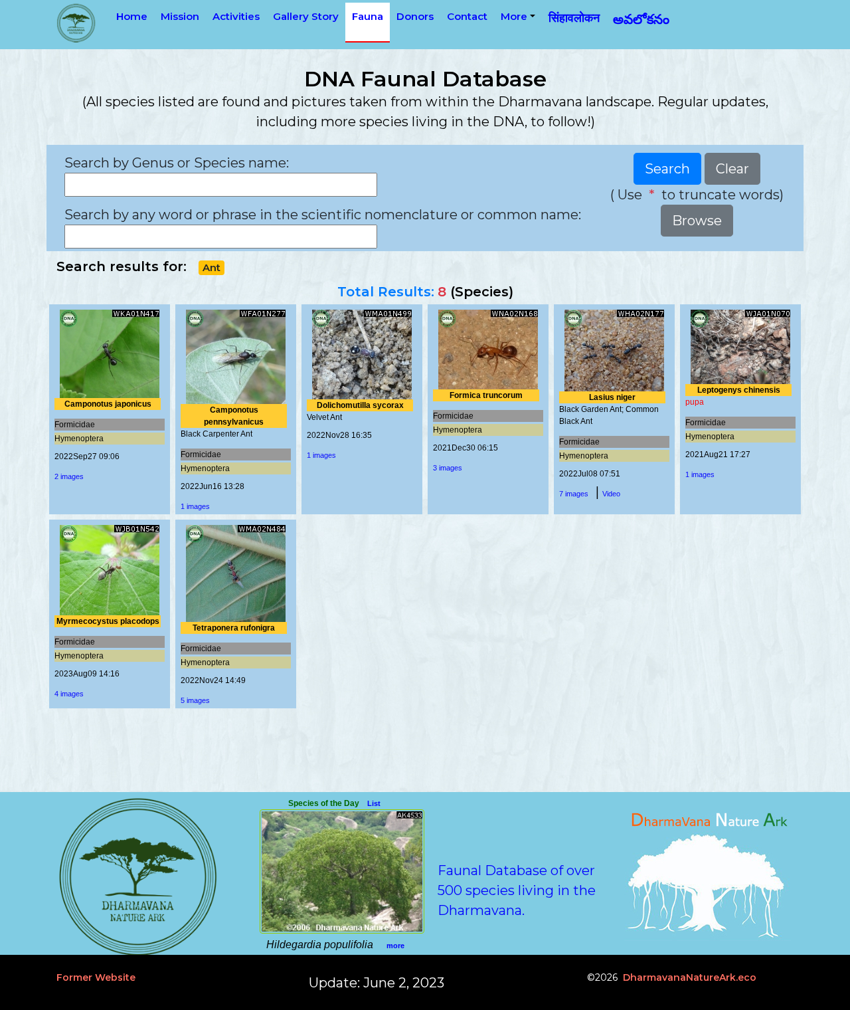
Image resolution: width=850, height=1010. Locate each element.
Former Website (95, 977)
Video (611, 494)
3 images (447, 468)
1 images (195, 506)
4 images (69, 694)
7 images (573, 494)
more (395, 946)
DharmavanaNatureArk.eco (689, 977)
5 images (195, 700)
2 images (69, 476)
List (374, 803)
